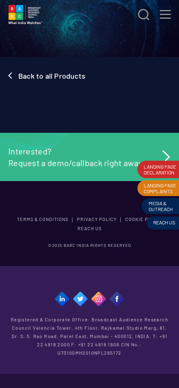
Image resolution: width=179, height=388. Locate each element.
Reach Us (89, 228)
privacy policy (97, 219)
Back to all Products (51, 75)
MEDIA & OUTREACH (161, 206)
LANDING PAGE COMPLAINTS (160, 188)
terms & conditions (42, 219)
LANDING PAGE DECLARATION (160, 169)
